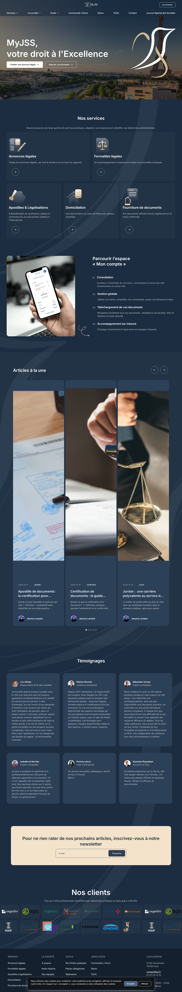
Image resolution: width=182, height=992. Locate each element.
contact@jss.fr (153, 972)
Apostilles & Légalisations (28, 207)
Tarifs (116, 13)
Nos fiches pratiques (76, 963)
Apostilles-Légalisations (19, 974)
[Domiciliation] (72, 229)
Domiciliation (76, 207)
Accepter (131, 984)
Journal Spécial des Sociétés (160, 13)
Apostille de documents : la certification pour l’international (37, 595)
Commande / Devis (78, 13)
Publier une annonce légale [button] (23, 64)
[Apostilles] (15, 229)
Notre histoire (48, 968)
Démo (101, 13)
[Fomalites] (101, 172)
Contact (133, 13)
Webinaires (71, 974)
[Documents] (129, 229)
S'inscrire (116, 853)
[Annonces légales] (15, 172)
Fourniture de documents (142, 207)
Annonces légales (22, 156)
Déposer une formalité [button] (59, 64)
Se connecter (167, 5)
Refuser (144, 984)
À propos (46, 963)
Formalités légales (108, 156)
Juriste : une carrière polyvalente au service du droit (142, 595)
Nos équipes (48, 974)
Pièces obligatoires (75, 968)
